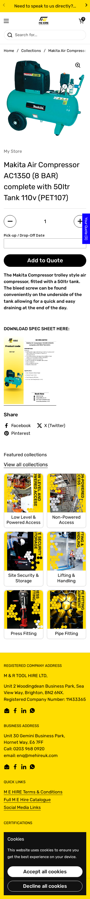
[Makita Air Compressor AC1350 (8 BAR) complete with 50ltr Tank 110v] (30, 403)
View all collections (26, 464)
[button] (81, 21)
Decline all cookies (45, 886)
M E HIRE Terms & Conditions (33, 791)
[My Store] (44, 21)
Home (9, 50)
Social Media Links (22, 807)
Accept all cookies (45, 872)
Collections (31, 50)
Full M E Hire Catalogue (27, 799)
